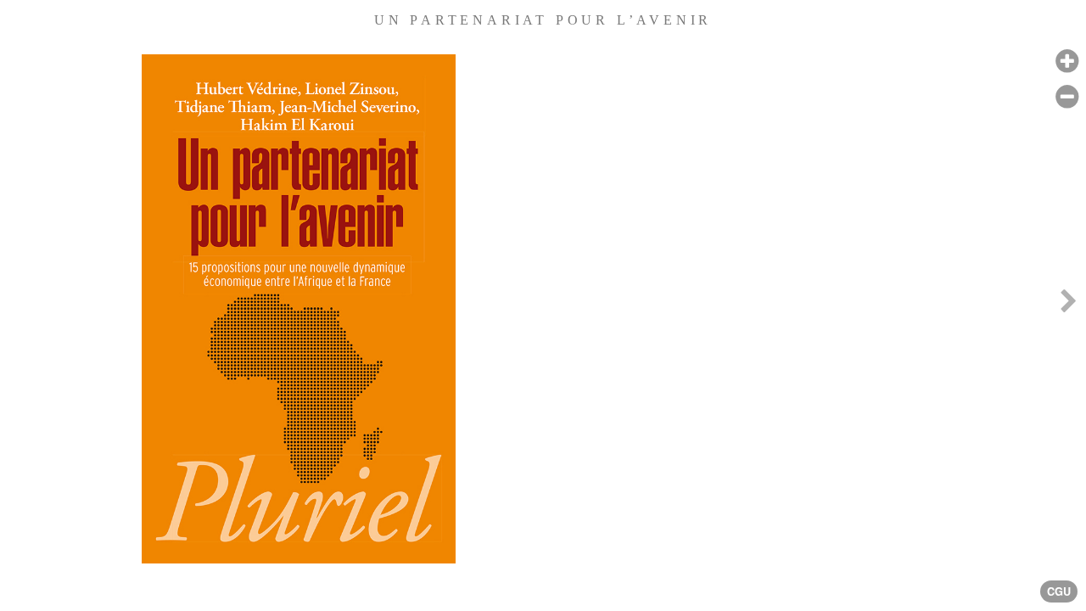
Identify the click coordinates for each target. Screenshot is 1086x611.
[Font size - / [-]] (1067, 97)
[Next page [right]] (1068, 305)
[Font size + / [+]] (1067, 61)
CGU (1059, 591)
